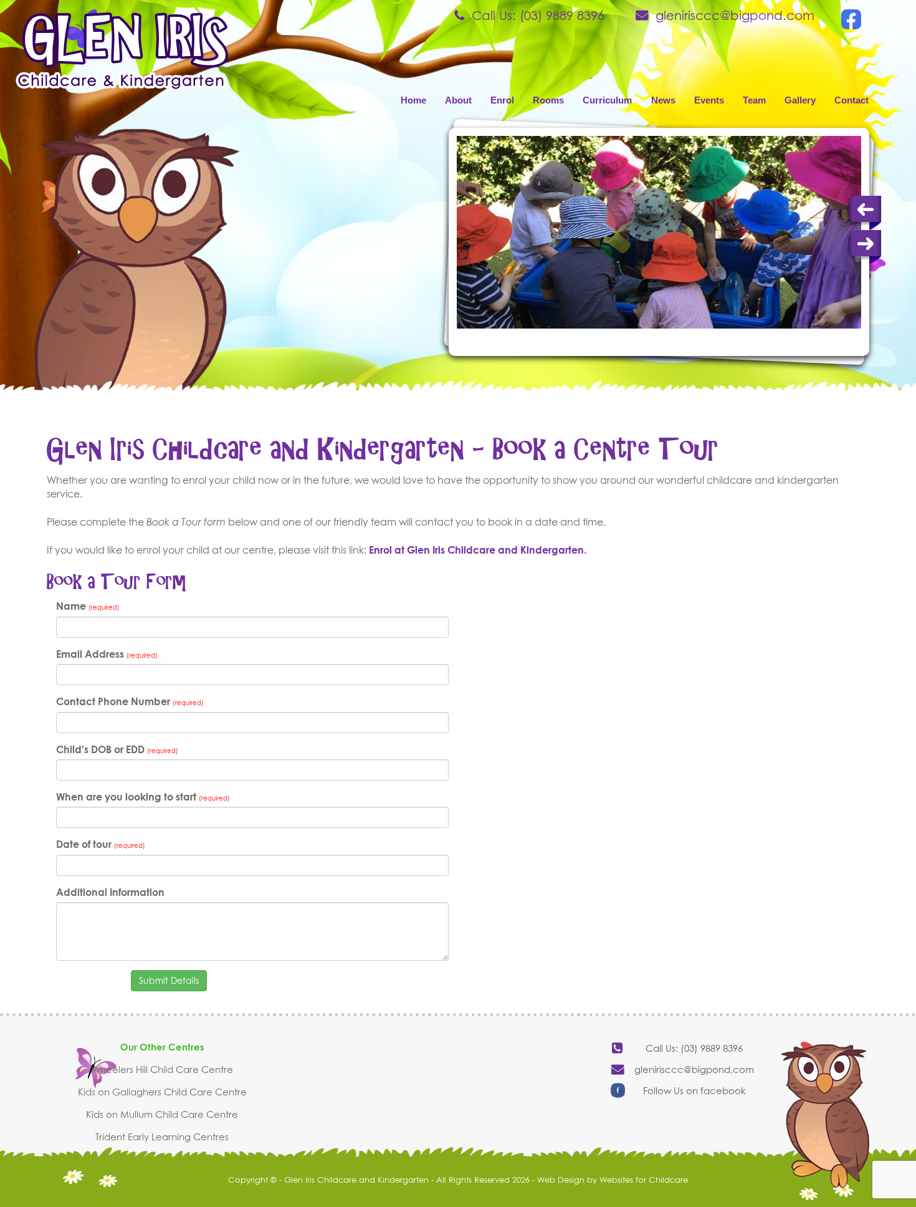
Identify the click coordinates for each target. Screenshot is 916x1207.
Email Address (107, 654)
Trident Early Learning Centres (162, 1136)
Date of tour (100, 844)
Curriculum (607, 100)
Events (709, 100)
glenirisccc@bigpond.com (735, 14)
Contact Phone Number (130, 701)
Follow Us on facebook (694, 1090)
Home (413, 100)
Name (88, 606)
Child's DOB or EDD (117, 749)
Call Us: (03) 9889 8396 (538, 14)
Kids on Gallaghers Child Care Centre (162, 1091)
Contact (851, 100)
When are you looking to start (143, 797)
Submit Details (169, 980)
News (663, 100)
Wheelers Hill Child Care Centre (162, 1069)
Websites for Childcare (643, 1180)
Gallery (800, 100)
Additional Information (110, 892)
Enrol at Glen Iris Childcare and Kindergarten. (477, 550)
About (458, 100)
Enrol (502, 100)
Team (754, 100)
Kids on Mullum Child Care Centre (162, 1114)
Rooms (548, 100)
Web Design (560, 1180)
